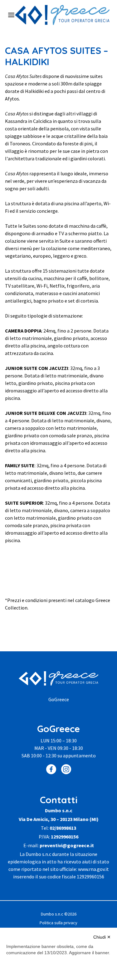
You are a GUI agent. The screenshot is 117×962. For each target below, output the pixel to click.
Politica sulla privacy (58, 923)
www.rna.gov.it (93, 869)
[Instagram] (66, 769)
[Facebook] (51, 769)
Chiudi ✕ (102, 937)
